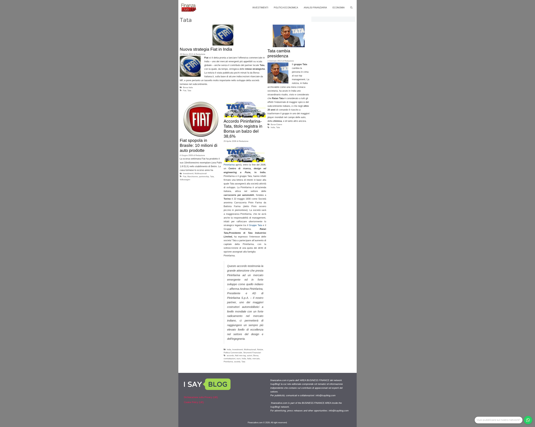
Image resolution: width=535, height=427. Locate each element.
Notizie (260, 349)
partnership (204, 176)
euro (239, 358)
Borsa (255, 355)
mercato (256, 358)
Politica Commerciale (233, 352)
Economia (339, 7)
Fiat (184, 90)
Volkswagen (185, 179)
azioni (249, 355)
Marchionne (192, 176)
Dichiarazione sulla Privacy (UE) (201, 397)
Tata (189, 90)
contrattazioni (229, 358)
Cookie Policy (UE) (194, 402)
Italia (249, 358)
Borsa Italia (188, 87)
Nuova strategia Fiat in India (206, 49)
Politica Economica (286, 7)
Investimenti (260, 7)
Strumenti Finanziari (252, 352)
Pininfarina (229, 164)
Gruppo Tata (255, 225)
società (237, 361)
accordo (230, 355)
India (273, 127)
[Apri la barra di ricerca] (351, 7)
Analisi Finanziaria (315, 7)
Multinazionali (201, 173)
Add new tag (240, 355)
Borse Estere (276, 124)
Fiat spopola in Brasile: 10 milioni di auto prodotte (198, 145)
